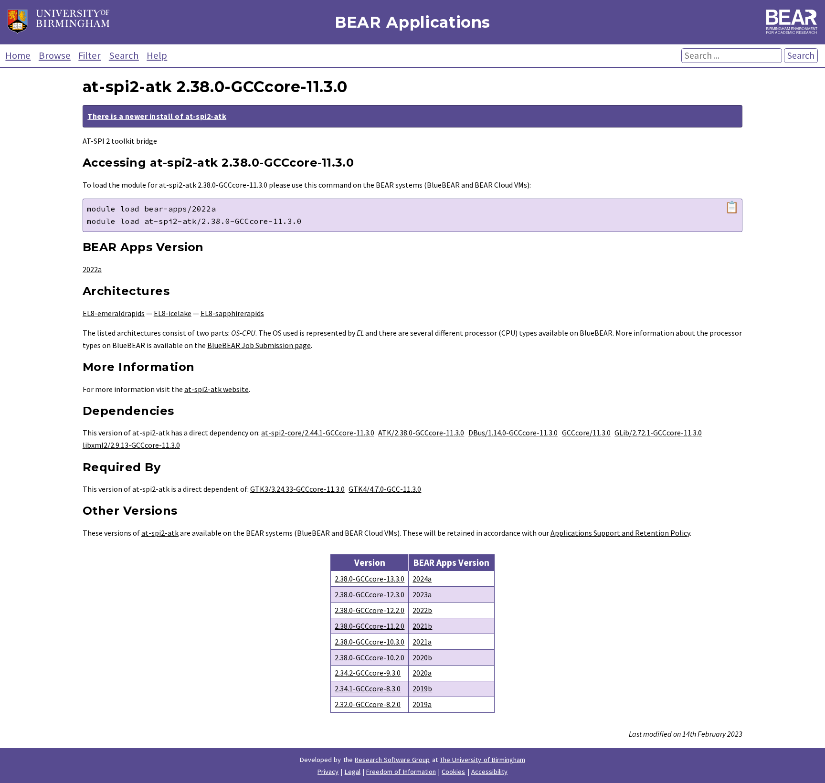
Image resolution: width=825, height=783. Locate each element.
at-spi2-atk (160, 533)
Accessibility (489, 771)
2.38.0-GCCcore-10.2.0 (369, 657)
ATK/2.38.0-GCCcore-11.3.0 (421, 432)
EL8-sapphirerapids (232, 313)
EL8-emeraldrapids (114, 313)
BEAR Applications (412, 22)
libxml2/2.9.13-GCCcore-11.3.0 (131, 445)
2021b (422, 626)
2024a (422, 578)
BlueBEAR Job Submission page (259, 345)
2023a (422, 594)
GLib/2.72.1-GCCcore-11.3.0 (658, 432)
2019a (422, 704)
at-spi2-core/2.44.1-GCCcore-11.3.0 (317, 432)
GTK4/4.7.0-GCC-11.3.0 (385, 489)
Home (18, 55)
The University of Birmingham (482, 759)
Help (157, 55)
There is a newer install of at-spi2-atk (156, 116)
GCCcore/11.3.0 (586, 432)
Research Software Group (392, 759)
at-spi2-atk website (216, 389)
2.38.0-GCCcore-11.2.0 (369, 626)
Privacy (327, 771)
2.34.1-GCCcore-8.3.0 (368, 688)
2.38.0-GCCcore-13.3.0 (369, 578)
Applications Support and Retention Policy (620, 533)
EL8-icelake (172, 313)
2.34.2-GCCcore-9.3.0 (368, 672)
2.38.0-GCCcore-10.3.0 (369, 641)
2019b (422, 688)
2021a (422, 641)
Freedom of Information (401, 771)
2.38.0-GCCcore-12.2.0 (369, 610)
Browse (55, 55)
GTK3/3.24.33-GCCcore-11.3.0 (297, 489)
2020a (422, 672)
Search (124, 55)
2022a (92, 269)
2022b (422, 610)
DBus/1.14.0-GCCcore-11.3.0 (513, 432)
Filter (89, 55)
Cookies (453, 771)
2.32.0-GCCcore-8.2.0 (368, 704)
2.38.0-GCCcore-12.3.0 (369, 594)
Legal (352, 771)
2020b (422, 657)
